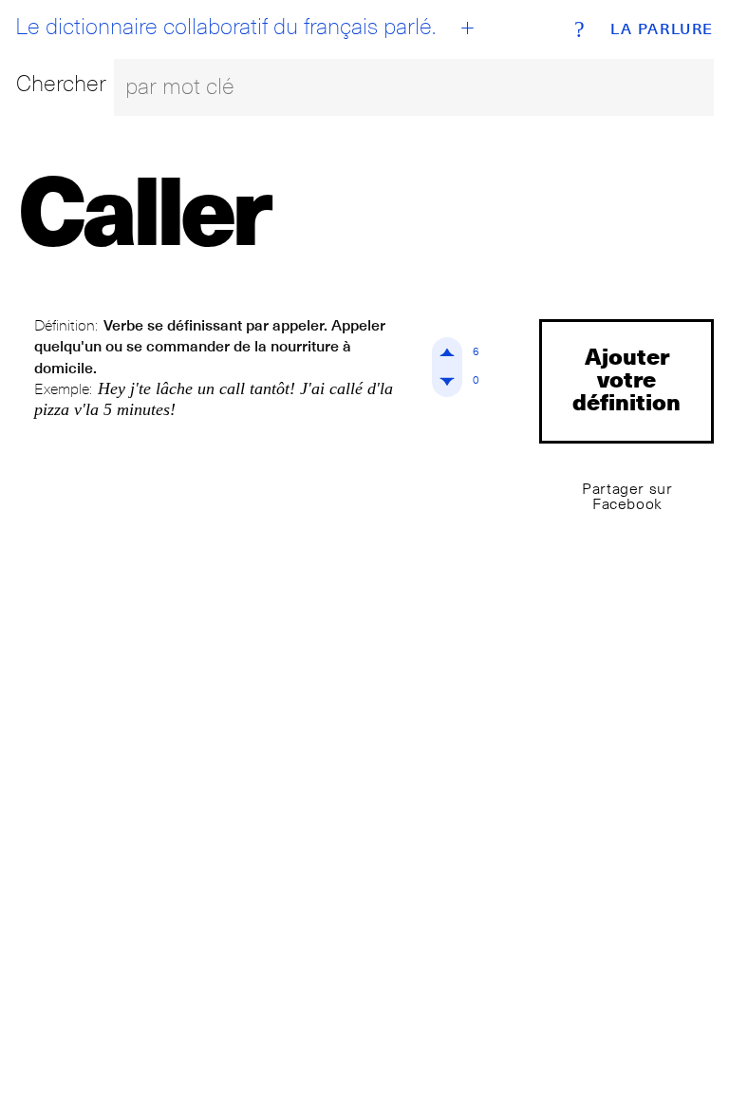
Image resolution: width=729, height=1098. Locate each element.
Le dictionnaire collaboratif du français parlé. (225, 26)
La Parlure (662, 29)
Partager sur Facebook (627, 496)
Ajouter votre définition (626, 378)
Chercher (61, 83)
